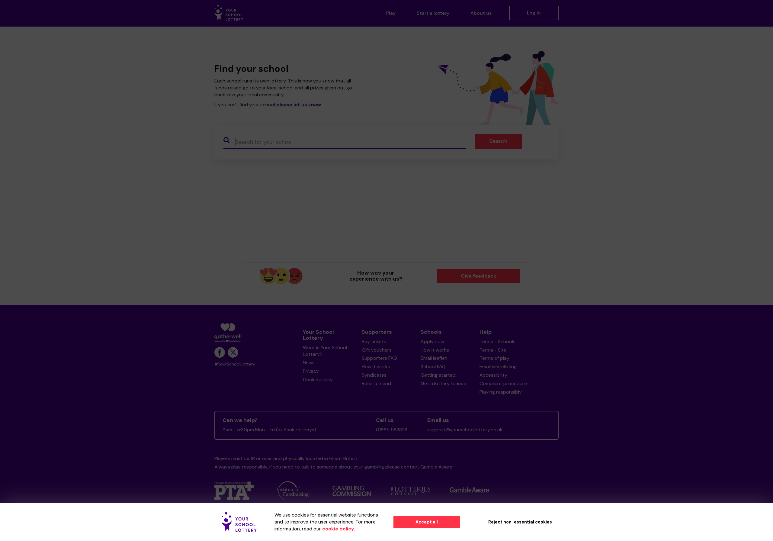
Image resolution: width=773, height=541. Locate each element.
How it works (376, 366)
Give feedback (478, 276)
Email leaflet (434, 358)
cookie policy (338, 529)
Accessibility (493, 375)
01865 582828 (391, 430)
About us (481, 13)
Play (391, 13)
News (309, 362)
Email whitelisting (498, 366)
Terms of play (494, 358)
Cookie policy (318, 379)
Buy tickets (374, 341)
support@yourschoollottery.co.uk (464, 430)
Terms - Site (493, 350)
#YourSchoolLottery (234, 364)
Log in (534, 13)
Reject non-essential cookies (520, 522)
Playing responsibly (501, 392)
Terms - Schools (497, 341)
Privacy (311, 371)
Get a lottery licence (443, 383)
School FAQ (433, 366)
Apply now (432, 341)
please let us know (298, 104)
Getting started (438, 375)
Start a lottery (433, 13)
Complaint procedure (503, 383)
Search (498, 141)
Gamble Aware (436, 467)
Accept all (426, 522)
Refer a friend (376, 383)
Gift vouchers (377, 350)
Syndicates (374, 375)
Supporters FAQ (379, 358)
